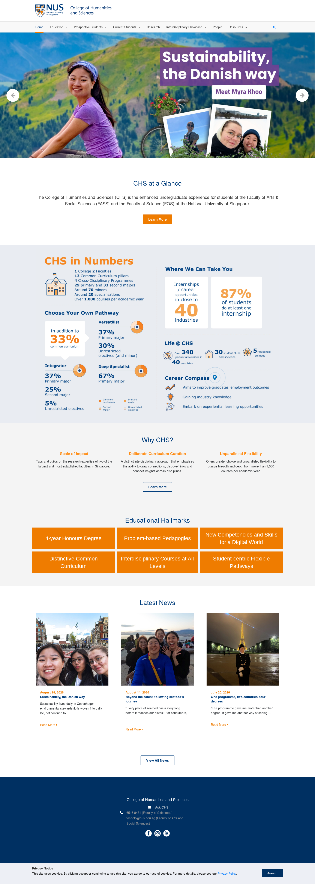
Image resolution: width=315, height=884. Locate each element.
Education (56, 27)
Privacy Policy (227, 873)
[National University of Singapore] (49, 10)
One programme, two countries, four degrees (238, 699)
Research (153, 27)
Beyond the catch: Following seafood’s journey (155, 699)
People (217, 27)
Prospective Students (88, 27)
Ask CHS (161, 807)
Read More (48, 725)
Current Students (124, 27)
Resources (236, 27)
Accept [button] (272, 873)
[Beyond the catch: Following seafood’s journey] (157, 649)
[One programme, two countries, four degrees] (243, 649)
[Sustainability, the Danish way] (72, 649)
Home (39, 27)
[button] (157, 219)
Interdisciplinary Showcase (184, 27)
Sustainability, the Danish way (62, 696)
